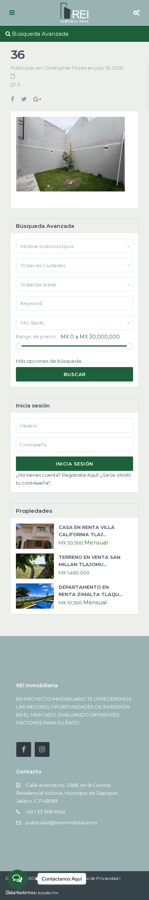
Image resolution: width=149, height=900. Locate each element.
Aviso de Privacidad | (99, 878)
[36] (70, 157)
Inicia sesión (74, 464)
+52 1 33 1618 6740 (45, 812)
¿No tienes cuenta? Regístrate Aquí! (57, 475)
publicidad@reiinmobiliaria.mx (61, 822)
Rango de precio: (36, 336)
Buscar (75, 374)
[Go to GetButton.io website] (17, 892)
